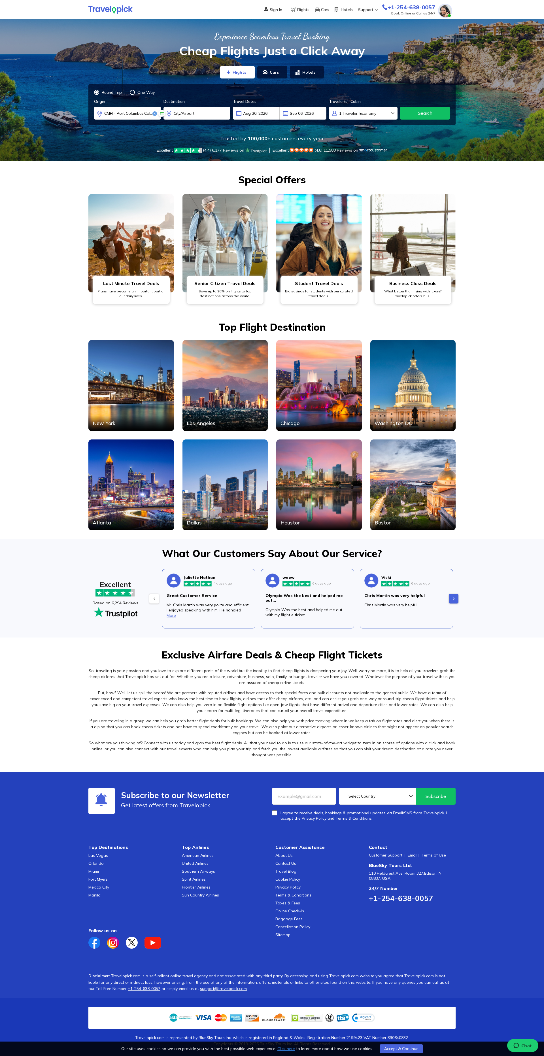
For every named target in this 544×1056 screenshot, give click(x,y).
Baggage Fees (289, 918)
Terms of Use (434, 855)
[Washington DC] (413, 385)
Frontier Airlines (196, 887)
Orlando (96, 863)
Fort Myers (98, 879)
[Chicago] (319, 385)
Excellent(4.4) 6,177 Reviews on (200, 150)
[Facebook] (97, 941)
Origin (99, 101)
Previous (154, 599)
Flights (303, 9)
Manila (94, 895)
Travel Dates (244, 101)
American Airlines (198, 855)
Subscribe (436, 796)
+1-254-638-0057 (401, 898)
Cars (325, 9)
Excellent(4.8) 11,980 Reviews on (315, 150)
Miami (93, 871)
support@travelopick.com (223, 988)
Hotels (347, 9)
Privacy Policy (288, 887)
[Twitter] (135, 941)
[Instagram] (116, 941)
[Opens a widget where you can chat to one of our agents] (522, 1046)
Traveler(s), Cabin (345, 101)
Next (453, 599)
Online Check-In (289, 910)
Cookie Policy (287, 879)
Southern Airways (198, 871)
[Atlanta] (131, 484)
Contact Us (285, 863)
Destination (174, 101)
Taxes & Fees (287, 903)
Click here (286, 1048)
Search (425, 113)
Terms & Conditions (293, 895)
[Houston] (319, 484)
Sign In (276, 9)
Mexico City (98, 887)
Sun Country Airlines (200, 895)
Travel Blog (285, 871)
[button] (363, 1017)
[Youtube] (155, 941)
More (171, 615)
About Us (284, 855)
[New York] (131, 385)
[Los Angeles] (225, 385)
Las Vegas (98, 855)
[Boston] (413, 484)
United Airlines (195, 863)
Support (365, 9)
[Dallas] (225, 484)
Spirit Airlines (194, 879)
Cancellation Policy (292, 926)
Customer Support (385, 855)
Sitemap (282, 934)
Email (412, 855)
